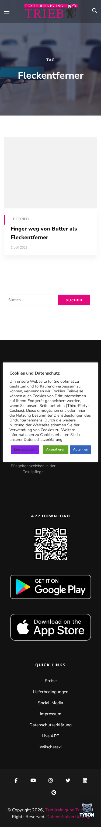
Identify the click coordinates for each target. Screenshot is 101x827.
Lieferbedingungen (50, 692)
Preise (51, 681)
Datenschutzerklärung (50, 725)
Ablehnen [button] (80, 449)
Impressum (50, 714)
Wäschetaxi (51, 747)
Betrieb (21, 219)
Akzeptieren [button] (55, 449)
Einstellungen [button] (25, 449)
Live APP (50, 736)
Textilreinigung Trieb (65, 810)
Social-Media (50, 703)
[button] (87, 811)
